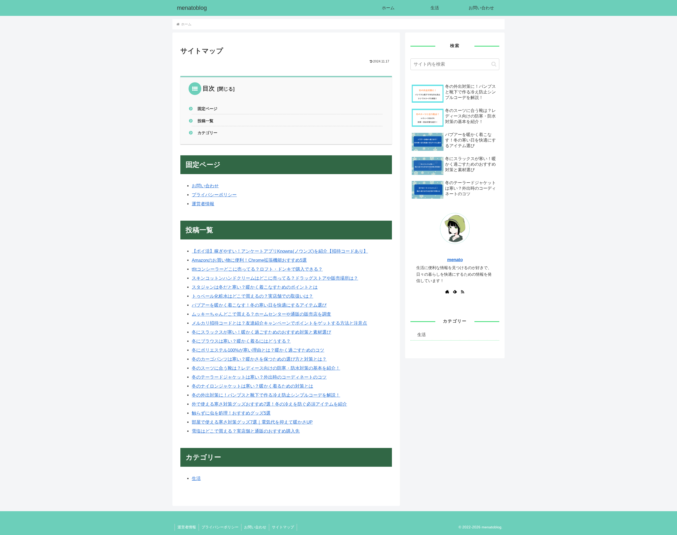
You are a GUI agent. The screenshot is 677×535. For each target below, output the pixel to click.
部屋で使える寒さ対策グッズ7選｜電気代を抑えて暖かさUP (252, 422)
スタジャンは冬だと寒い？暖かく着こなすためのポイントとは (255, 287)
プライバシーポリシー (214, 194)
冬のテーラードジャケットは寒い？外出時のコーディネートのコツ (259, 377)
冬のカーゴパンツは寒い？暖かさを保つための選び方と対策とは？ (259, 359)
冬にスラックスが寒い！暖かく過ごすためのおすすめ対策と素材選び (261, 332)
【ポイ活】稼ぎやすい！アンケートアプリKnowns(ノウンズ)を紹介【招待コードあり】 (280, 251)
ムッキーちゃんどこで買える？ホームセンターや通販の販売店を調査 (261, 314)
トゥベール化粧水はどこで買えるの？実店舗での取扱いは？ (252, 296)
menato (455, 259)
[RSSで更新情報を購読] (462, 291)
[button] (493, 64)
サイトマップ (283, 527)
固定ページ (207, 108)
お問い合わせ (205, 185)
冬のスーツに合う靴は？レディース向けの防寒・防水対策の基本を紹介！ (266, 368)
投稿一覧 (205, 121)
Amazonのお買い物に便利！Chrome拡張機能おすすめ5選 (249, 260)
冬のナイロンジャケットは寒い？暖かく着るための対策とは (252, 386)
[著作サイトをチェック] (447, 291)
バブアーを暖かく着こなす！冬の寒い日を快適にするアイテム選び (259, 305)
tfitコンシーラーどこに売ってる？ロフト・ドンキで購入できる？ (257, 269)
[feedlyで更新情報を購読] (454, 291)
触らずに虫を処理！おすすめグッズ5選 (231, 413)
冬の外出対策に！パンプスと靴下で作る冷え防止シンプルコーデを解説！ (266, 395)
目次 (209, 88)
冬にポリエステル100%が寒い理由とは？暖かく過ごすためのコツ (258, 350)
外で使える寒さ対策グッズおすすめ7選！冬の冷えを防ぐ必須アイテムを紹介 (269, 404)
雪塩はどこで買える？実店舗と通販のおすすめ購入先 (246, 431)
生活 (196, 478)
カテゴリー (207, 132)
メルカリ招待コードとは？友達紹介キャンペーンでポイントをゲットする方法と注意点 (279, 323)
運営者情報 (203, 203)
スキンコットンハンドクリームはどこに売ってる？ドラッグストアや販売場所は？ (275, 278)
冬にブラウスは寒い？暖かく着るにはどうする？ (241, 341)
